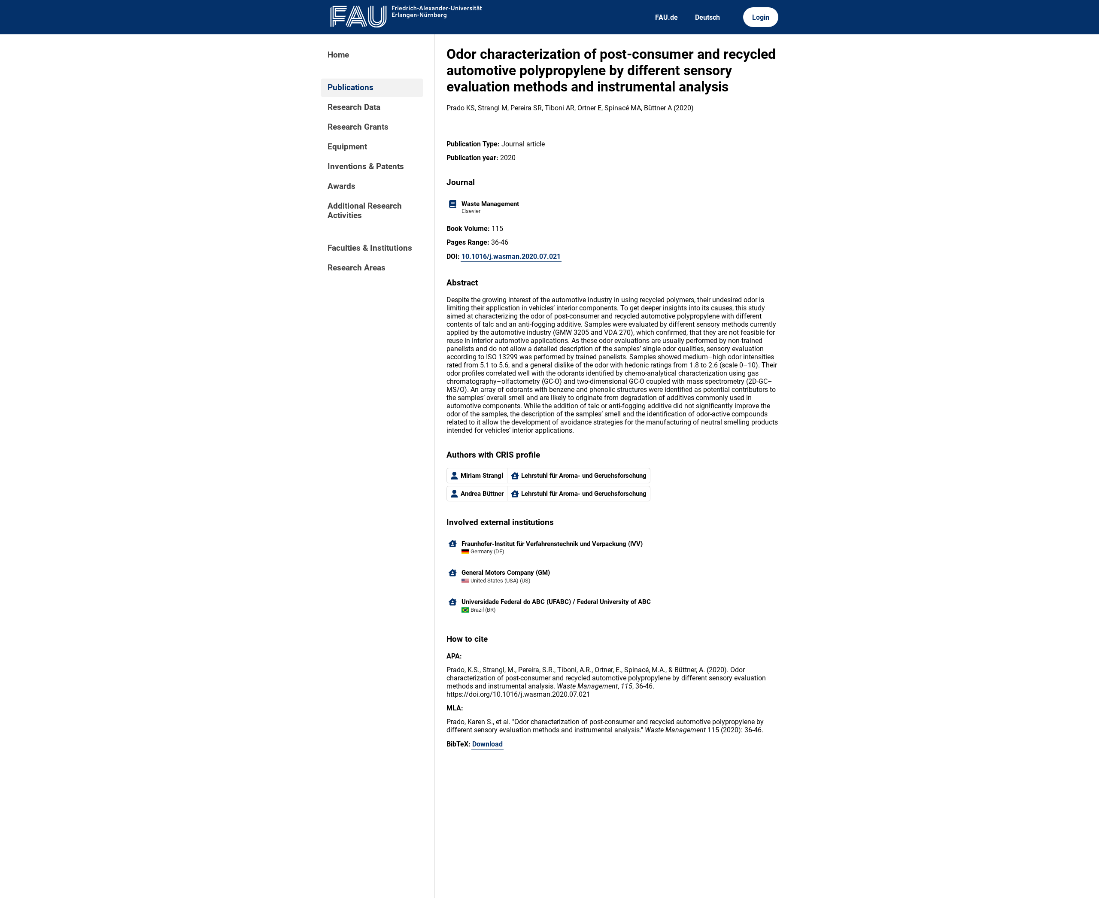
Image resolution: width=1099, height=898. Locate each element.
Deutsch (707, 17)
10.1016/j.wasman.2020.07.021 (511, 256)
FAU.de (666, 17)
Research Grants (358, 127)
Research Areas (357, 268)
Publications (350, 87)
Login (760, 17)
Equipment (347, 147)
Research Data (354, 107)
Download (487, 744)
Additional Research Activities (365, 210)
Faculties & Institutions (370, 248)
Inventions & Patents (366, 166)
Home (338, 55)
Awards (341, 186)
